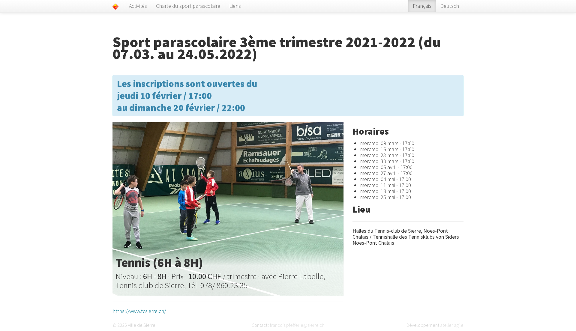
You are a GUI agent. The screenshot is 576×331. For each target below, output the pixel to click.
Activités (138, 5)
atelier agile (452, 325)
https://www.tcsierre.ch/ (139, 311)
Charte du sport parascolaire (188, 5)
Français (422, 5)
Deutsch (449, 5)
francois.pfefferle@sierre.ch (297, 325)
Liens (235, 5)
